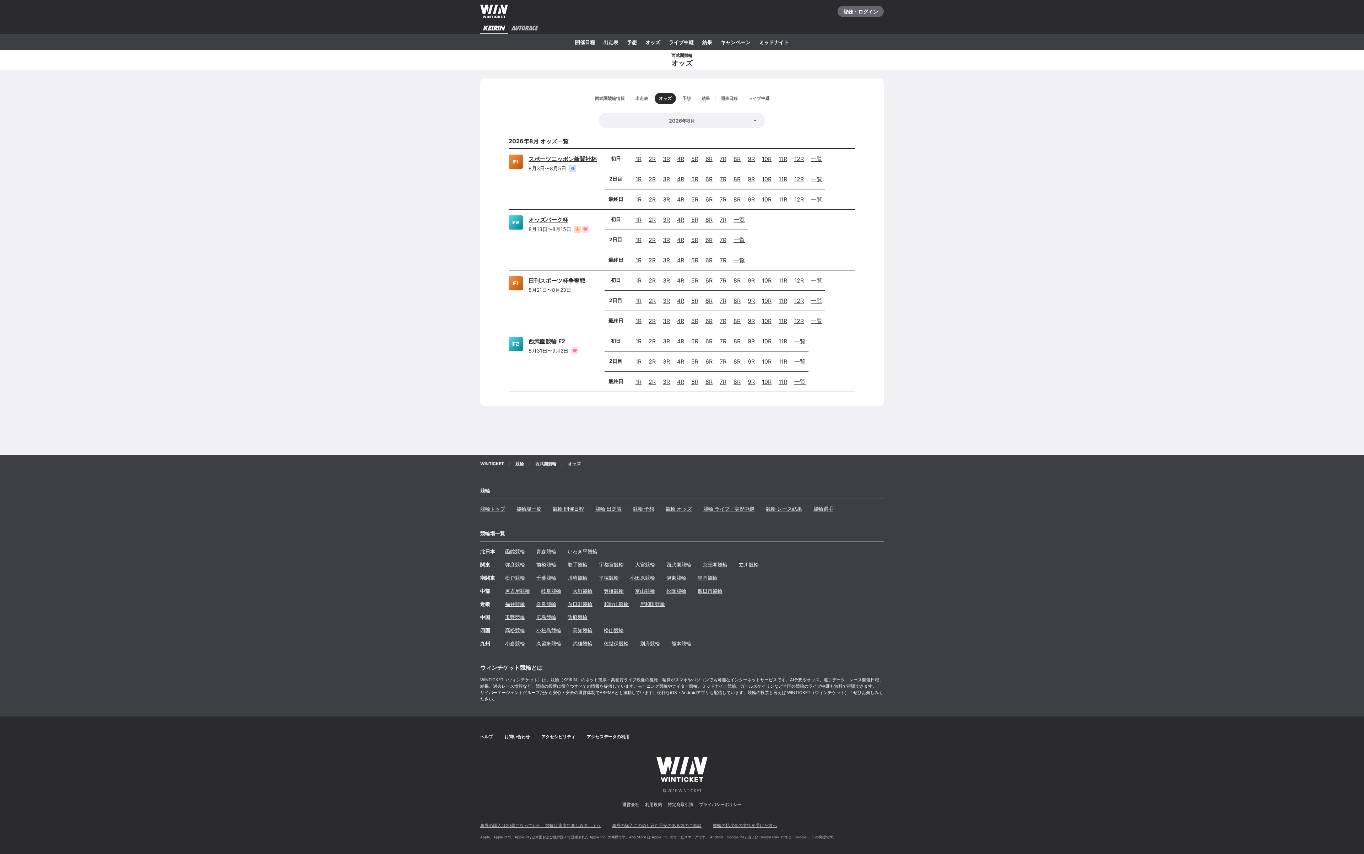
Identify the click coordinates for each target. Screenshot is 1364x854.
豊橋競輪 (614, 591)
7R (723, 158)
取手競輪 (578, 565)
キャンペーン (736, 42)
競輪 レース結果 (784, 509)
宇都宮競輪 (611, 565)
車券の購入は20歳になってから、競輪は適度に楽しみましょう (540, 825)
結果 (707, 42)
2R (652, 158)
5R (694, 158)
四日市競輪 (710, 591)
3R (666, 158)
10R (767, 158)
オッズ (652, 42)
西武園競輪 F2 (547, 341)
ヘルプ (486, 736)
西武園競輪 (678, 565)
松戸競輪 (515, 578)
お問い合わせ (517, 736)
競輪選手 (823, 509)
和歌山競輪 (616, 604)
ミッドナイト (774, 42)
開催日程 (585, 42)
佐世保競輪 (616, 643)
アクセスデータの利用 (608, 736)
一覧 (816, 158)
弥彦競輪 (515, 565)
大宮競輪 (645, 565)
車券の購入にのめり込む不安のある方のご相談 (657, 825)
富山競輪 (645, 591)
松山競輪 (614, 630)
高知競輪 (582, 630)
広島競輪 (546, 617)
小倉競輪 (515, 643)
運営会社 (630, 804)
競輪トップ (492, 509)
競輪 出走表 (608, 509)
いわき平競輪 (582, 551)
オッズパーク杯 (548, 219)
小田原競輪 (642, 578)
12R (799, 158)
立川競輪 (749, 565)
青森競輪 (546, 551)
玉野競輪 (515, 617)
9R (751, 158)
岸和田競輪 (652, 604)
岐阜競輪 (551, 591)
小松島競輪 (548, 630)
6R (709, 158)
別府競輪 (650, 643)
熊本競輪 (681, 643)
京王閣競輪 (715, 565)
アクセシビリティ (558, 736)
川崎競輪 (578, 578)
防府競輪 (578, 617)
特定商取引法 (680, 804)
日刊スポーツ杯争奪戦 (557, 280)
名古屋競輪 (517, 591)
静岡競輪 (708, 578)
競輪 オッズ (679, 509)
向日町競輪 (580, 604)
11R (783, 158)
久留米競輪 (548, 643)
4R (680, 158)
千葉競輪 (546, 578)
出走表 (610, 42)
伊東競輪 (676, 578)
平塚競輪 (609, 578)
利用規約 (653, 804)
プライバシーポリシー (720, 804)
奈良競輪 (546, 604)
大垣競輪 (582, 591)
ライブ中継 (681, 42)
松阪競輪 (676, 591)
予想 (632, 42)
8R (737, 158)
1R (638, 158)
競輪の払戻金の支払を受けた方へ (745, 825)
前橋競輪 (546, 565)
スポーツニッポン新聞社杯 (563, 158)
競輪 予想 (643, 509)
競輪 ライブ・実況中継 (728, 509)
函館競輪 (515, 551)
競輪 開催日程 (568, 509)
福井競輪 (515, 604)
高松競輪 (515, 630)
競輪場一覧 (528, 509)
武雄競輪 (582, 643)
